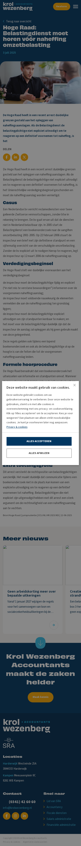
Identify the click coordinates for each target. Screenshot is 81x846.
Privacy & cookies (17, 427)
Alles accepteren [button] (39, 441)
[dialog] (40, 423)
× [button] (74, 385)
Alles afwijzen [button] (39, 453)
